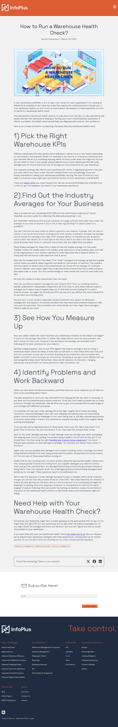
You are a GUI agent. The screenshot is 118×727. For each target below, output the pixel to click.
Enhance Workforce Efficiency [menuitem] (13, 656)
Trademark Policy (22, 718)
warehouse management (24, 546)
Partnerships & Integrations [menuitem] (42, 673)
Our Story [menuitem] (25, 692)
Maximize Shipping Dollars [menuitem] (11, 664)
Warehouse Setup (43, 546)
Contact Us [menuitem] (25, 696)
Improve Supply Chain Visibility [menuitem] (13, 677)
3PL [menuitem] (67, 647)
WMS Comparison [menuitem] (9, 700)
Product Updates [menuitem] (88, 664)
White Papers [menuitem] (7, 696)
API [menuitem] (33, 669)
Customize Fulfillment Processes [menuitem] (14, 660)
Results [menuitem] (84, 647)
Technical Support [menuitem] (89, 656)
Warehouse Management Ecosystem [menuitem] (46, 647)
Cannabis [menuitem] (69, 652)
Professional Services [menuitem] (90, 660)
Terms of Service (8, 718)
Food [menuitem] (68, 656)
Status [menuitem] (84, 669)
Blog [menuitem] (3, 692)
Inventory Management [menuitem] (41, 652)
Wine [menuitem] (68, 660)
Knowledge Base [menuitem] (88, 652)
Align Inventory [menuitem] (7, 652)
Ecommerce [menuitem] (70, 664)
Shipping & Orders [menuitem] (39, 656)
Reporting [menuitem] (35, 660)
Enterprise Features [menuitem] (39, 664)
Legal (32, 718)
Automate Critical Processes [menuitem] (12, 673)
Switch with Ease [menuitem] (8, 647)
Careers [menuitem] (24, 700)
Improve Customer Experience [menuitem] (13, 669)
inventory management (61, 546)
